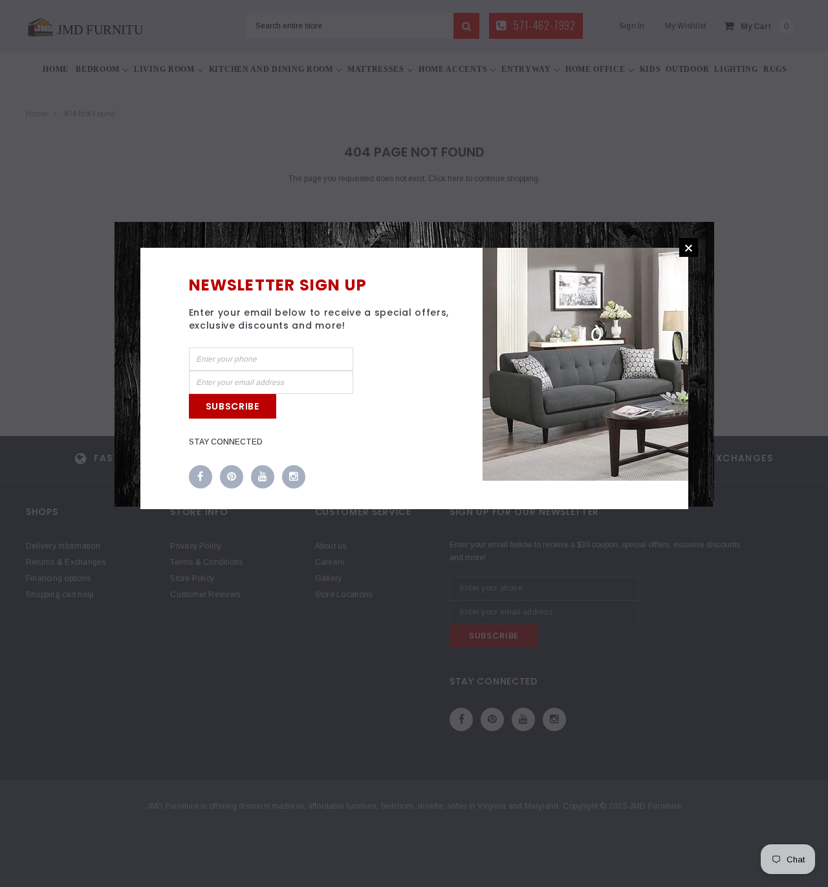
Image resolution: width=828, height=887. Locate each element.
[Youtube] (262, 477)
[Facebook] (200, 477)
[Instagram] (293, 477)
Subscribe (232, 406)
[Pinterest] (231, 477)
